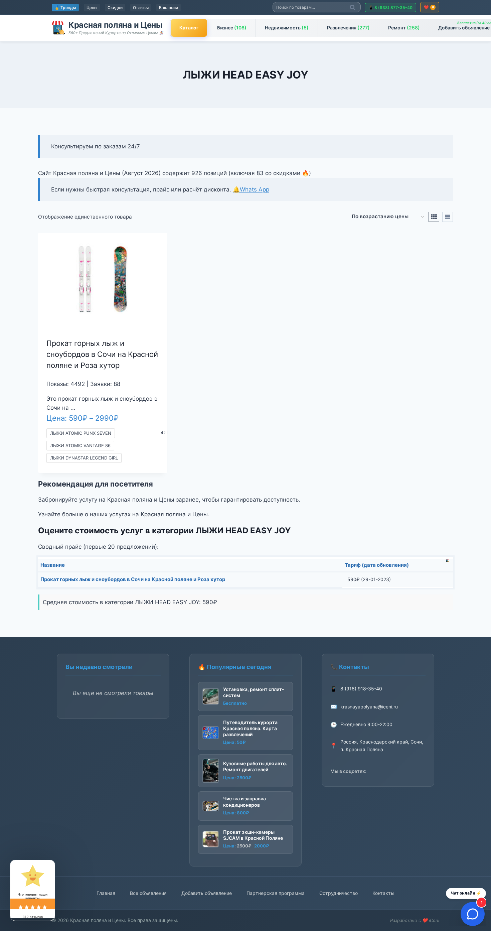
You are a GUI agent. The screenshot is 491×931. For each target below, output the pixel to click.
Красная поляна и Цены (115, 25)
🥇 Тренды (65, 7)
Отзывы (141, 7)
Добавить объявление (206, 893)
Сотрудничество (338, 893)
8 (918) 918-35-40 (361, 688)
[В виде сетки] (434, 217)
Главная (106, 893)
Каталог (189, 27)
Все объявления (148, 893)
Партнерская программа (276, 893)
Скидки (115, 7)
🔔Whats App (251, 189)
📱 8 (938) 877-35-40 (390, 7)
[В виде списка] (447, 217)
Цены (92, 7)
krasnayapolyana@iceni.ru (369, 706)
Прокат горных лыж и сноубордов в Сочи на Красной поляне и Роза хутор (102, 354)
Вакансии (168, 7)
